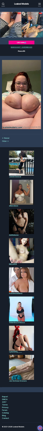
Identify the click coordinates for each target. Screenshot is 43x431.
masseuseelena (15, 293)
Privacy (5, 407)
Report (5, 397)
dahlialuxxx (14, 235)
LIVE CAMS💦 (21, 42)
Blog (4, 415)
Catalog (5, 413)
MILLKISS (13, 264)
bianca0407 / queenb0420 (21, 47)
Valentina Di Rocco (17, 322)
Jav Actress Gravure (18, 381)
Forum (4, 410)
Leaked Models (21, 4)
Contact (5, 418)
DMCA (4, 399)
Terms (5, 405)
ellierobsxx (13, 206)
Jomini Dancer (15, 177)
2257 (4, 402)
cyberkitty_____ (15, 352)
